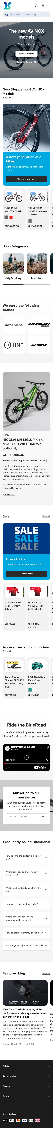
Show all (7, 97)
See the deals (27, 573)
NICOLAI (6, 435)
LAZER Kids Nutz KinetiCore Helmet (36, 680)
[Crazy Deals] (26, 538)
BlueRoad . (13, 1114)
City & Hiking (13, 278)
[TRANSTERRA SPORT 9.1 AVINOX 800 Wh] (37, 197)
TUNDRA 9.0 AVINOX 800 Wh (13, 210)
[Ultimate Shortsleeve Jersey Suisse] (13, 591)
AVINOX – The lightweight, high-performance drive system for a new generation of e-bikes (25, 1013)
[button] (43, 6)
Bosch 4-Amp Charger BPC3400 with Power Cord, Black (14, 682)
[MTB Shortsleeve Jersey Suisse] (37, 591)
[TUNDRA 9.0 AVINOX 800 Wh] (13, 197)
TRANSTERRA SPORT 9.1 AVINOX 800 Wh (37, 211)
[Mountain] (37, 263)
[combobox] (26, 14)
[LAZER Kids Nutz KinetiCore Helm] (37, 666)
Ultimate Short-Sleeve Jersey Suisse (12, 606)
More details (9, 494)
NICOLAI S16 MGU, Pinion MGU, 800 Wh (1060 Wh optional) (23, 444)
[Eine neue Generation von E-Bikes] (26, 128)
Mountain (37, 278)
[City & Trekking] (13, 263)
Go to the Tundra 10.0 (26, 62)
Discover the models (26, 179)
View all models (26, 54)
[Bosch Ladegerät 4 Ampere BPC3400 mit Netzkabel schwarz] (13, 666)
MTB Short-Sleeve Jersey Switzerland (35, 606)
